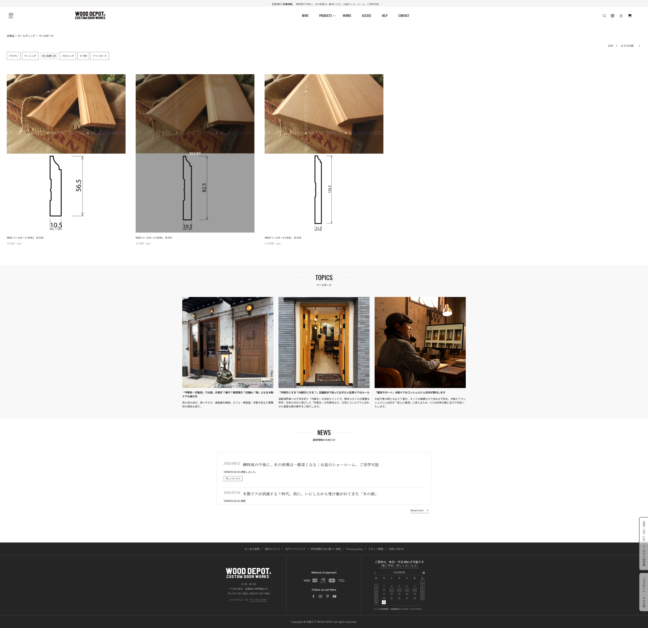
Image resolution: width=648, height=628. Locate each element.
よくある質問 (252, 549)
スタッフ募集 (375, 549)
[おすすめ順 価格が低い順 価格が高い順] (630, 46)
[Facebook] (313, 596)
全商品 (10, 35)
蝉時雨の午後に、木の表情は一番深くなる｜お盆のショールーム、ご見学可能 (336, 3)
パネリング (68, 56)
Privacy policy (354, 549)
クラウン (13, 56)
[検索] (604, 16)
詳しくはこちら (233, 478)
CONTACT (403, 15)
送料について (272, 549)
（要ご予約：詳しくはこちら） (399, 565)
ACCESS (366, 15)
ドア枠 (83, 56)
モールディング (26, 35)
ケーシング (30, 56)
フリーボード (100, 56)
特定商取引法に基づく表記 (326, 549)
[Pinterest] (327, 596)
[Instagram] (320, 596)
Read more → (420, 510)
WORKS (347, 15)
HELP (385, 15)
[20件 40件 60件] (612, 46)
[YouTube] (334, 596)
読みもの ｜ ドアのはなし (644, 592)
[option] (399, 588)
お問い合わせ (396, 549)
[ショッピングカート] (630, 16)
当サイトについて (295, 549)
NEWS (305, 15)
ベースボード (49, 56)
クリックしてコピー (259, 599)
